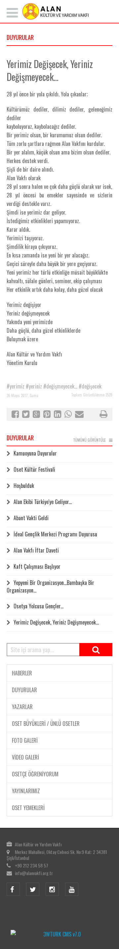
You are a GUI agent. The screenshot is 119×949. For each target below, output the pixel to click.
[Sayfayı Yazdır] (103, 415)
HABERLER (22, 673)
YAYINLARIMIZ (26, 791)
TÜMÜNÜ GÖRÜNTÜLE (89, 440)
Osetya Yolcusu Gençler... (38, 606)
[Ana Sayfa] (59, 11)
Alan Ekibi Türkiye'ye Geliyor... (43, 502)
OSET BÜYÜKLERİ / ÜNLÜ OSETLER (46, 724)
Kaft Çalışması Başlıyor (37, 566)
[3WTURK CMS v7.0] (59, 934)
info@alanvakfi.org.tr (34, 872)
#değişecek (90, 386)
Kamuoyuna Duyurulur (35, 453)
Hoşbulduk (24, 486)
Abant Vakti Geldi (31, 518)
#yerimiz (15, 386)
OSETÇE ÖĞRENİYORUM (35, 774)
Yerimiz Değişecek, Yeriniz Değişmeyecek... (56, 622)
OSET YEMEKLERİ (28, 808)
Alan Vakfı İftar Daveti (36, 550)
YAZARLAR (22, 707)
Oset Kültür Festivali (34, 469)
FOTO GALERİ (25, 740)
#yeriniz (34, 386)
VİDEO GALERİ (25, 757)
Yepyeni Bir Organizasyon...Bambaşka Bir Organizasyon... (50, 586)
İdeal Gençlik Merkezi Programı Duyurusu (55, 534)
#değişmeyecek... (60, 386)
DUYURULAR (24, 690)
